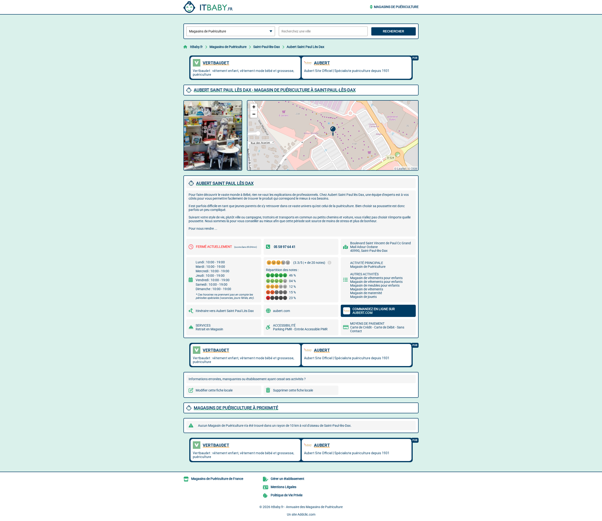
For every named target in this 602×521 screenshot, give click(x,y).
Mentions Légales (283, 487)
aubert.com (281, 311)
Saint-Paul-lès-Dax (266, 47)
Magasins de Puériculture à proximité (236, 407)
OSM (414, 168)
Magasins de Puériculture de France (217, 479)
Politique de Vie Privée (286, 495)
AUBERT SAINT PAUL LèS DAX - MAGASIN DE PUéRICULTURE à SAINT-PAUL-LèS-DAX (275, 89)
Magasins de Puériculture (396, 7)
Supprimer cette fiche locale (293, 390)
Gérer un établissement (287, 479)
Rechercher (393, 31)
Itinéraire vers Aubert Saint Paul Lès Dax (225, 311)
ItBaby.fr (196, 47)
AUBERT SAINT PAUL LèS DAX (224, 183)
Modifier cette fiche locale (214, 390)
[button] (333, 131)
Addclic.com (306, 514)
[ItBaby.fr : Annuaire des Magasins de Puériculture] (212, 7)
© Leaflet (400, 168)
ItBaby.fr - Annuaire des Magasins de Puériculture (307, 507)
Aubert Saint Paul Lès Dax (305, 47)
